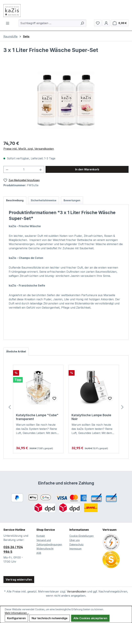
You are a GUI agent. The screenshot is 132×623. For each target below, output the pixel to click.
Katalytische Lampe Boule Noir (91, 417)
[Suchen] (82, 23)
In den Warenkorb (87, 169)
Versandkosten (76, 591)
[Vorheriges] (9, 407)
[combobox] (48, 23)
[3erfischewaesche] (65, 100)
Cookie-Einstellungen (81, 535)
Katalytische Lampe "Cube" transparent (37, 417)
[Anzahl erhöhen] (40, 169)
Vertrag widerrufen (19, 579)
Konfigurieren (16, 618)
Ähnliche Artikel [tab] (16, 351)
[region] (66, 100)
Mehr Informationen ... (17, 612)
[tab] (14, 200)
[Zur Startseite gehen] (66, 10)
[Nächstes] (122, 407)
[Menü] (7, 23)
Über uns (74, 540)
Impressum (75, 548)
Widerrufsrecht (44, 548)
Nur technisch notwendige (50, 618)
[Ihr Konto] (106, 23)
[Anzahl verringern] (7, 169)
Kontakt (40, 535)
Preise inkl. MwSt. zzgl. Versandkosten (28, 148)
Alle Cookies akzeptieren (90, 618)
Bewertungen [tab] (72, 200)
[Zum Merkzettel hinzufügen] (54, 398)
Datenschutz (76, 544)
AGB (38, 552)
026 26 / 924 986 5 (13, 549)
